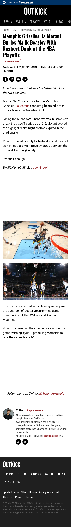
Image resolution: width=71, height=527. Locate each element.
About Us (7, 497)
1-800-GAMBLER (51, 512)
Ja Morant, (22, 106)
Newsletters (12, 482)
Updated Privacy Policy (41, 492)
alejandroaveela (50, 435)
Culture (21, 21)
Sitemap (28, 497)
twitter (18, 442)
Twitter (11, 79)
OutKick (35, 11)
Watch (47, 21)
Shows (59, 21)
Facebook (5, 79)
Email (18, 79)
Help (58, 492)
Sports (7, 21)
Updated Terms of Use (14, 492)
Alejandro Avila (11, 61)
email (25, 442)
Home (6, 29)
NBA (15, 29)
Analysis (35, 21)
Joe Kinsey (40, 167)
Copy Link (25, 79)
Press (18, 497)
